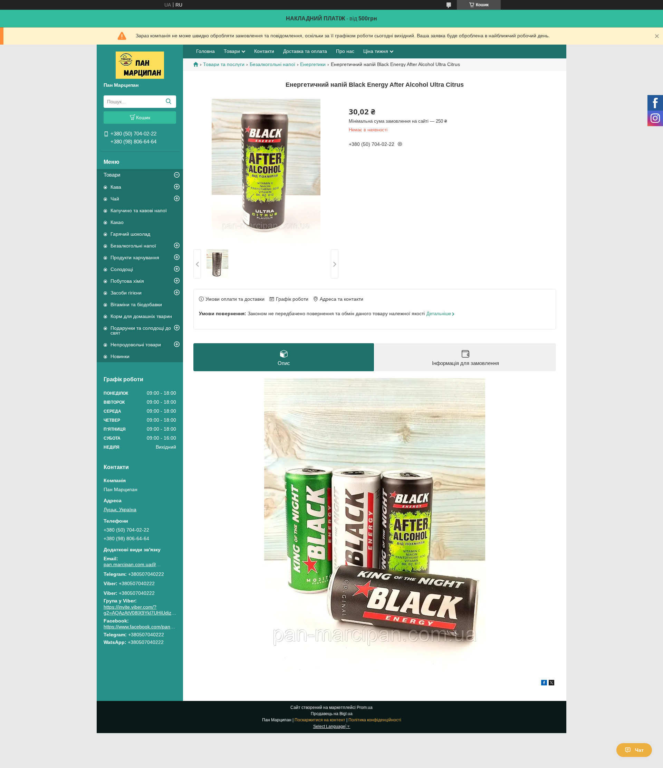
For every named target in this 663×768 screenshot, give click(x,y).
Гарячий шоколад (130, 234)
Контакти (264, 51)
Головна (205, 51)
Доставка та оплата (305, 51)
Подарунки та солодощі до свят (140, 330)
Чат (639, 750)
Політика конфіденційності (374, 720)
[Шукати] (168, 101)
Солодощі (121, 269)
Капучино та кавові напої (138, 210)
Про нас (345, 51)
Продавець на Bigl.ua (332, 713)
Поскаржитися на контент (320, 720)
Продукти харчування (134, 257)
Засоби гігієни (126, 293)
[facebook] (544, 683)
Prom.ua (365, 707)
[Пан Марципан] (140, 64)
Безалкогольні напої (133, 246)
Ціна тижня (375, 51)
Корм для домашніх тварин (141, 316)
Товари (112, 175)
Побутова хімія (127, 281)
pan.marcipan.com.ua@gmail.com (133, 564)
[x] (551, 683)
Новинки (119, 356)
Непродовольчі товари (135, 344)
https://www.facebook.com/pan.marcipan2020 (153, 626)
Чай (114, 199)
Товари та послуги (223, 64)
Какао (117, 222)
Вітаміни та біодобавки (136, 304)
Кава (115, 187)
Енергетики (313, 64)
